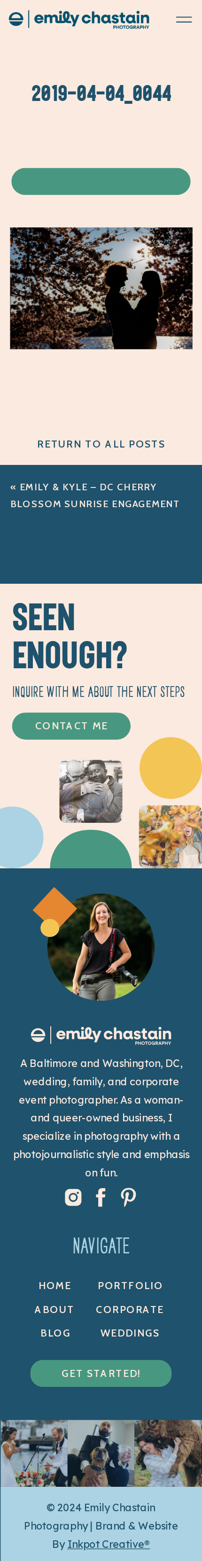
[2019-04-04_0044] (101, 345)
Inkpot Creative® (108, 1544)
